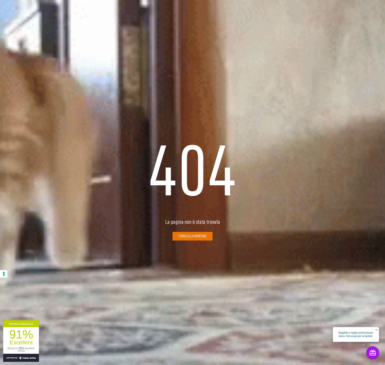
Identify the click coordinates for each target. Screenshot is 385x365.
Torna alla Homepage (192, 236)
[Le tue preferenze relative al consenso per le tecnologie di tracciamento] (4, 274)
